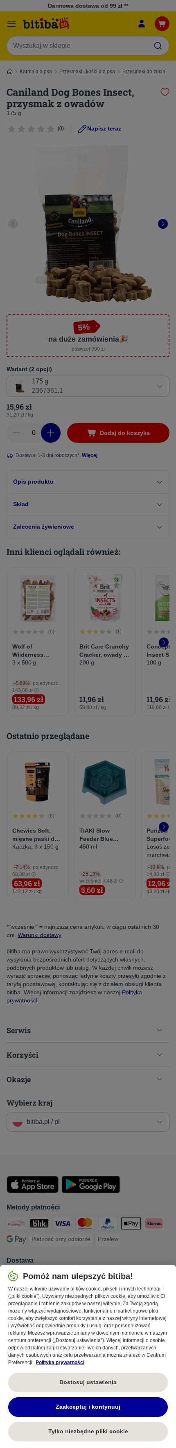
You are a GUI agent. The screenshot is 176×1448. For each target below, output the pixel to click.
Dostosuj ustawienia (88, 1382)
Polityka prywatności (60, 1362)
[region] (88, 1356)
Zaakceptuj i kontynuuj (88, 1406)
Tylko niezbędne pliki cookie (88, 1431)
